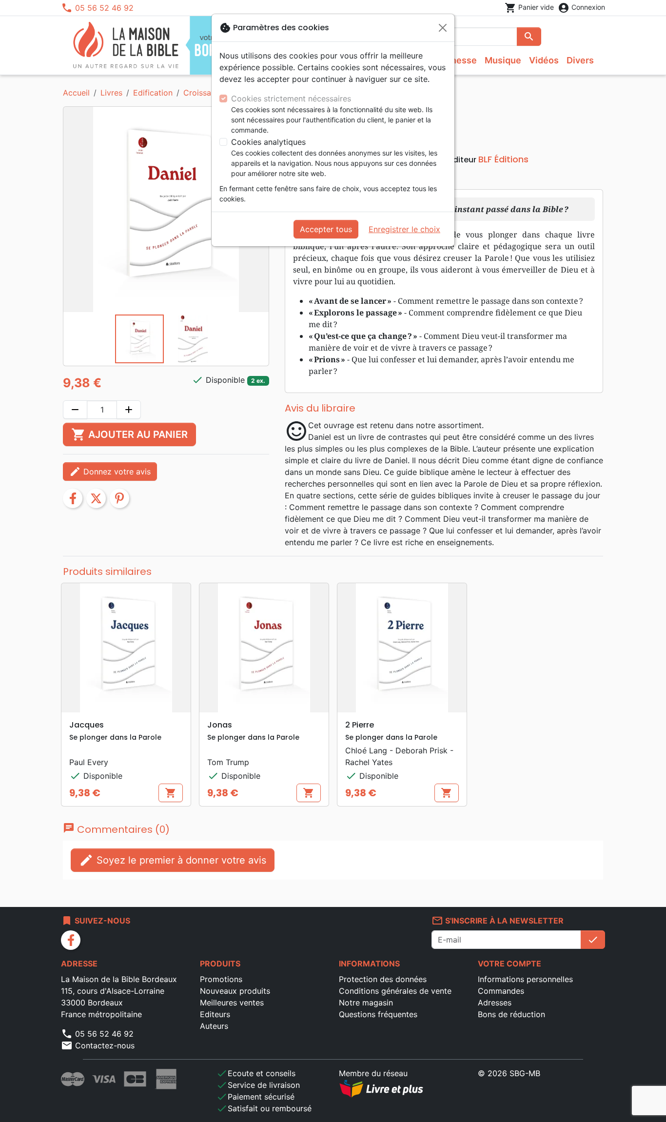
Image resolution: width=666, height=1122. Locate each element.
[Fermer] (443, 28)
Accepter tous (326, 229)
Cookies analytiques (268, 142)
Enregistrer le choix (404, 229)
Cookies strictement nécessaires (291, 98)
